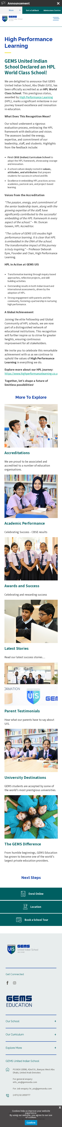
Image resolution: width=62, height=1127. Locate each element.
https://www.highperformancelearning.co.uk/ (32, 373)
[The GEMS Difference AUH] (31, 817)
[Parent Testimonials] (31, 684)
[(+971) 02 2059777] (8, 1097)
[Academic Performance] (31, 496)
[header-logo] (14, 19)
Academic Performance (24, 523)
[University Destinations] (31, 750)
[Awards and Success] (31, 559)
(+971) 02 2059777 (21, 1094)
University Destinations (25, 777)
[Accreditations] (31, 426)
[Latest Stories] (31, 621)
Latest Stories (16, 648)
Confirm (31, 1122)
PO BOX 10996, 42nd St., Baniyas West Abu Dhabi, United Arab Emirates (34, 1071)
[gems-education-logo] (19, 1001)
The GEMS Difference (22, 844)
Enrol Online (36, 893)
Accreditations (17, 453)
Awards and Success (21, 586)
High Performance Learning (36, 97)
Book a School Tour (36, 919)
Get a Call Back (32, 10)
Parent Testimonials (22, 711)
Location (35, 906)
